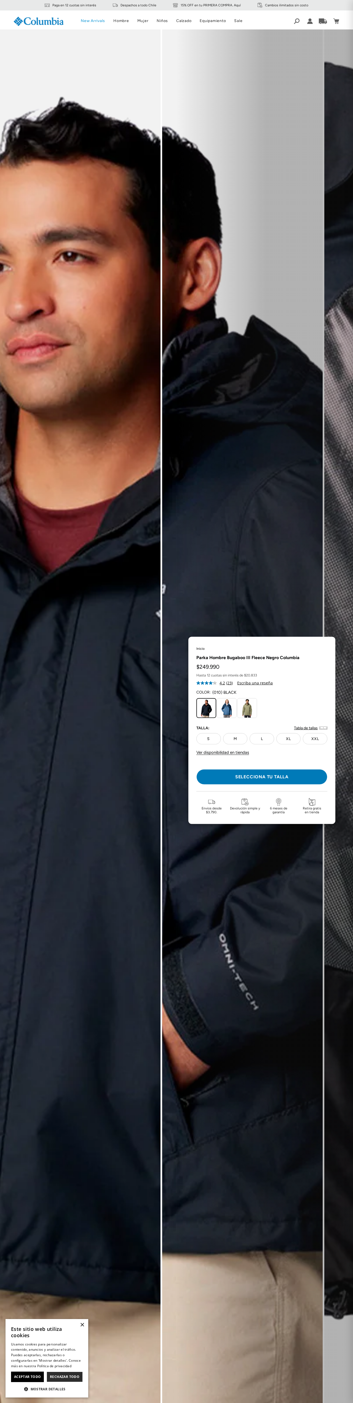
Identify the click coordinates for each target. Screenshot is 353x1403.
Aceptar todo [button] (27, 1376)
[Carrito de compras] (336, 21)
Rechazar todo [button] (64, 1376)
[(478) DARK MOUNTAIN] (227, 708)
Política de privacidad (54, 1366)
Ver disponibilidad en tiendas (222, 753)
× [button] (82, 1325)
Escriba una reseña (255, 682)
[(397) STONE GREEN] (247, 708)
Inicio (200, 648)
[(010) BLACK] (206, 708)
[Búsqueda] (296, 21)
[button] (47, 1389)
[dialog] (47, 1358)
